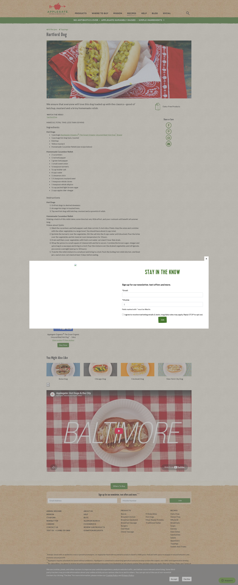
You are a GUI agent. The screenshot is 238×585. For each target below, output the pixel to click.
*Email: (125, 290)
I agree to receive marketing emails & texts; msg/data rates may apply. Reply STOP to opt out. (163, 314)
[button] (206, 258)
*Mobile (125, 300)
